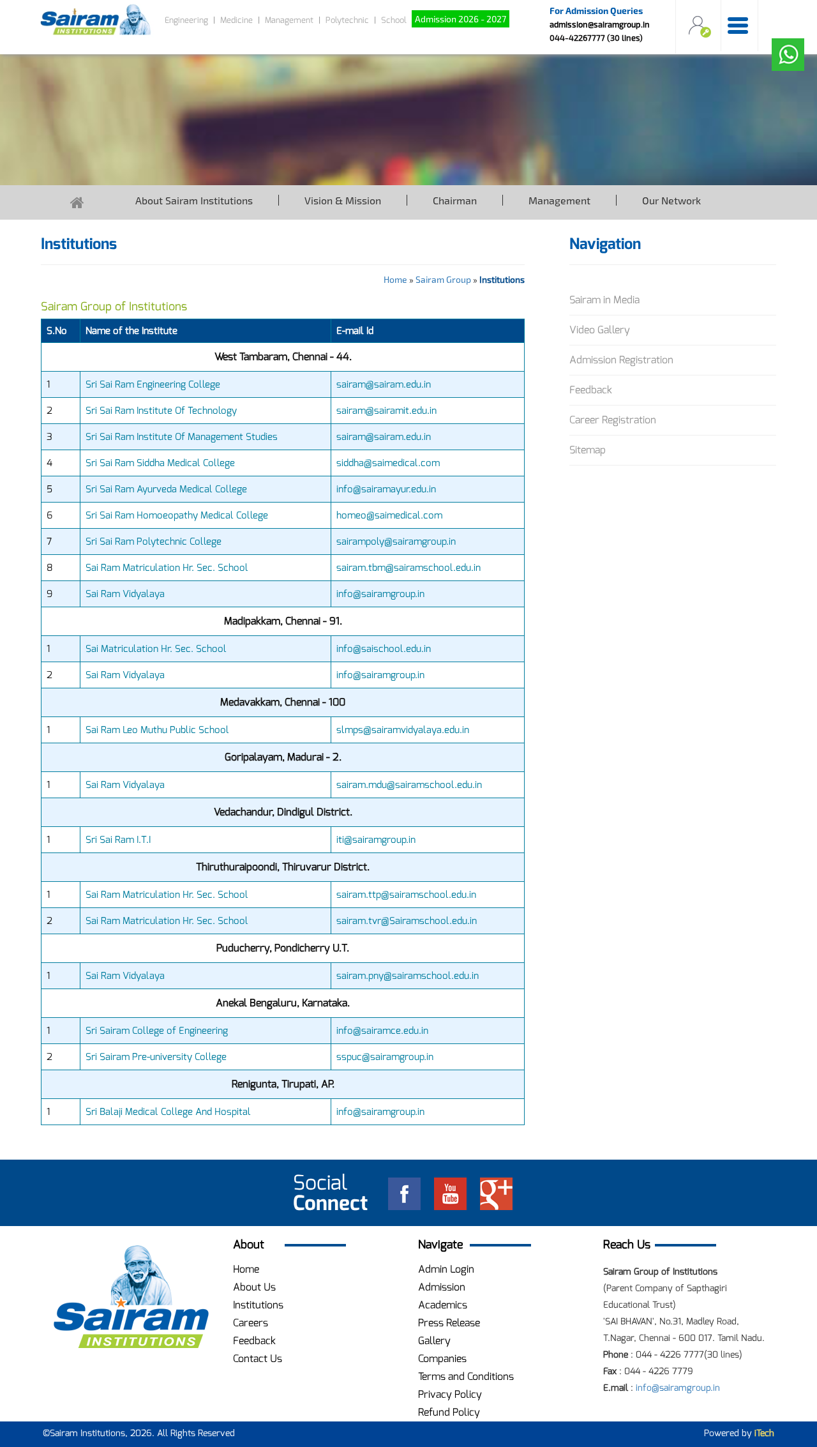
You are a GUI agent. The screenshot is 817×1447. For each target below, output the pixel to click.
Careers (250, 1323)
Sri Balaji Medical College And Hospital (168, 1111)
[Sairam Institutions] (131, 1297)
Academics (442, 1305)
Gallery (434, 1340)
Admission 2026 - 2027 (460, 18)
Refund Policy (449, 1412)
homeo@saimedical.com (389, 515)
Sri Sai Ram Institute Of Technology (161, 410)
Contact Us (257, 1358)
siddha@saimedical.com (388, 463)
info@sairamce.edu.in (382, 1030)
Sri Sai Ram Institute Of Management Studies (182, 436)
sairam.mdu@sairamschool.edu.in (409, 784)
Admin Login (446, 1269)
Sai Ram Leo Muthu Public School (157, 730)
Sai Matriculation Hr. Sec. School (156, 648)
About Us (254, 1287)
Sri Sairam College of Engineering (157, 1030)
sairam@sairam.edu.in (383, 384)
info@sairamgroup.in (380, 593)
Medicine (236, 20)
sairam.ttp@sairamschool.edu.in (406, 894)
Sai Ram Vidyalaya (125, 593)
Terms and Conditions (466, 1376)
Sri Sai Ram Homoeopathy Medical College (177, 515)
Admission (441, 1287)
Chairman (455, 200)
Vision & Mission (342, 200)
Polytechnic (347, 20)
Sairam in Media (604, 300)
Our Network (671, 200)
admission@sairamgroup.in (600, 24)
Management (289, 20)
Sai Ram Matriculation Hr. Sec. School (167, 567)
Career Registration (612, 420)
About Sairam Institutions (194, 200)
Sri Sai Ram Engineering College (153, 384)
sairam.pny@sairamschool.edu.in (407, 975)
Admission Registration (621, 360)
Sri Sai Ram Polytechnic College (153, 541)
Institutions (258, 1305)
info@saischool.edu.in (383, 648)
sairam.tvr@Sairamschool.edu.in (406, 920)
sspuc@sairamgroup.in (384, 1056)
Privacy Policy (450, 1394)
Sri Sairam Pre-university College (156, 1056)
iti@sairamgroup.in (376, 839)
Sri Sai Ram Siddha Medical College (160, 463)
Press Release (449, 1323)
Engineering (186, 20)
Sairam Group (443, 279)
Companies (442, 1358)
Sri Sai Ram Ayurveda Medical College (166, 489)
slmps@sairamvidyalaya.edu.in (402, 730)
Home (395, 279)
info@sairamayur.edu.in (386, 489)
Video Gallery (599, 330)
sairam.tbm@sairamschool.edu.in (408, 567)
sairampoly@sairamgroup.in (396, 541)
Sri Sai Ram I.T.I (118, 839)
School (394, 20)
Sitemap (587, 450)
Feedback (590, 390)
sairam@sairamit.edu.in (386, 410)
